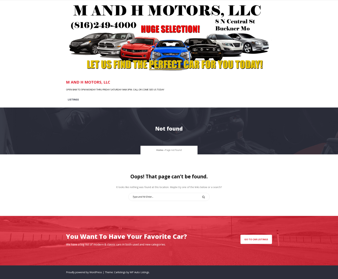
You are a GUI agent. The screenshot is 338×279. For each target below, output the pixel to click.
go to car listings (256, 239)
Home (159, 150)
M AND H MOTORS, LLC (88, 82)
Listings (73, 99)
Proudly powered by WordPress (84, 272)
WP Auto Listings (139, 272)
